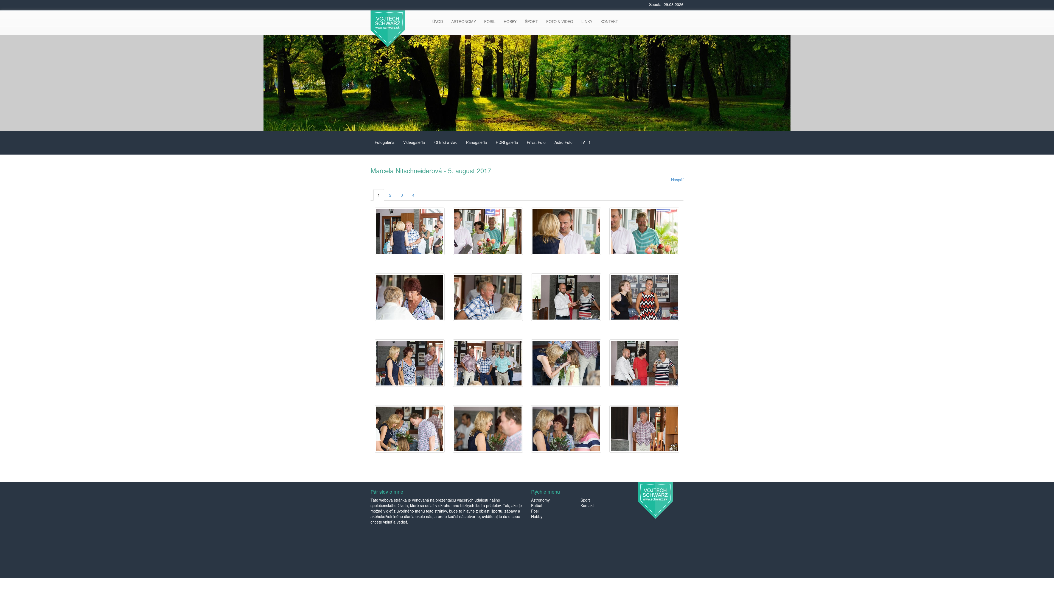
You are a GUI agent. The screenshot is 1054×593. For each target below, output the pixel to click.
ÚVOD (437, 21)
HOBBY (510, 21)
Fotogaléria (384, 142)
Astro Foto (563, 142)
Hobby (536, 516)
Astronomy (540, 500)
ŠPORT (531, 21)
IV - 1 (586, 142)
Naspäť (677, 179)
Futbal (536, 505)
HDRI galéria (507, 142)
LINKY (586, 21)
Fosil (535, 511)
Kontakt (587, 505)
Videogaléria (414, 142)
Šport (585, 500)
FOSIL (489, 21)
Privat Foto (536, 142)
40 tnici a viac (445, 142)
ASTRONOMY (463, 21)
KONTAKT (609, 21)
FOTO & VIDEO (559, 21)
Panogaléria (476, 142)
